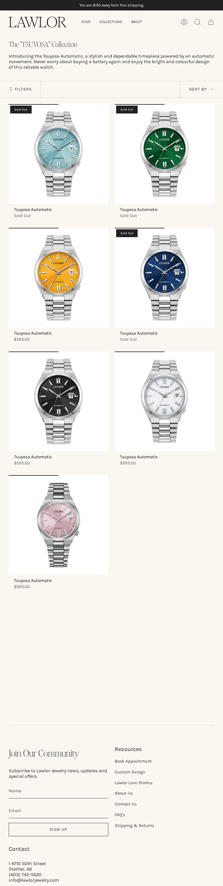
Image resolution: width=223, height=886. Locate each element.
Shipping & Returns (134, 825)
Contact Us (126, 804)
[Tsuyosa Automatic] (58, 154)
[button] (86, 22)
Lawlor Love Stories (133, 782)
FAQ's (120, 814)
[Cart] (210, 22)
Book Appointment (133, 761)
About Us (124, 793)
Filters (23, 89)
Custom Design (130, 772)
